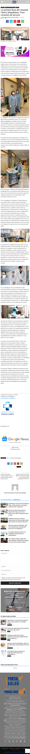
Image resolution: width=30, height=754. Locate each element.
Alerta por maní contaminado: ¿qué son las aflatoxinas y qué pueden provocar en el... (18, 645)
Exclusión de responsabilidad (20, 752)
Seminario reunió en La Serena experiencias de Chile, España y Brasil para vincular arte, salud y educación (18, 520)
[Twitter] (20, 741)
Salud (2, 513)
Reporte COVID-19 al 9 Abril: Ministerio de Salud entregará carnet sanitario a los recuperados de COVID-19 (22, 476)
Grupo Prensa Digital (9, 752)
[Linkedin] (13, 741)
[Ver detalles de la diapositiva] (15, 51)
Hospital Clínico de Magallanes (15, 458)
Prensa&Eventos (24, 748)
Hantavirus (3, 506)
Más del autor (16, 499)
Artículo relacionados (6, 499)
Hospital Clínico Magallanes (10, 7)
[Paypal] (16, 741)
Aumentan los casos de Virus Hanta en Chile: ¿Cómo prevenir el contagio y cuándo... (17, 622)
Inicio (2, 5)
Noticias (17, 7)
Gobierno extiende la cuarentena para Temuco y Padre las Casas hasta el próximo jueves (7, 476)
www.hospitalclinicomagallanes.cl (8, 398)
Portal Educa (17, 748)
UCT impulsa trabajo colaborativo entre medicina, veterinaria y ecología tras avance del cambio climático (18, 540)
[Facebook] (5, 741)
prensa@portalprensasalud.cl (17, 701)
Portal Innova (11, 748)
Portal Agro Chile (4, 748)
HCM (8, 458)
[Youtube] (24, 741)
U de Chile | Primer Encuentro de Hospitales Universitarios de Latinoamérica (17, 533)
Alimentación (3, 528)
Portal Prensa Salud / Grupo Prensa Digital (10, 17)
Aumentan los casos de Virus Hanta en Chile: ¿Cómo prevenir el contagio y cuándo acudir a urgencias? (18, 505)
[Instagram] (9, 741)
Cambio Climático (2, 542)
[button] (28, 2)
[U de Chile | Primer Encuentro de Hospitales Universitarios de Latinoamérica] (4, 533)
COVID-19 (2, 7)
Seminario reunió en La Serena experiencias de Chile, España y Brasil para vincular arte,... (17, 637)
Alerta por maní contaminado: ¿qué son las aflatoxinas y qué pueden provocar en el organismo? (17, 527)
